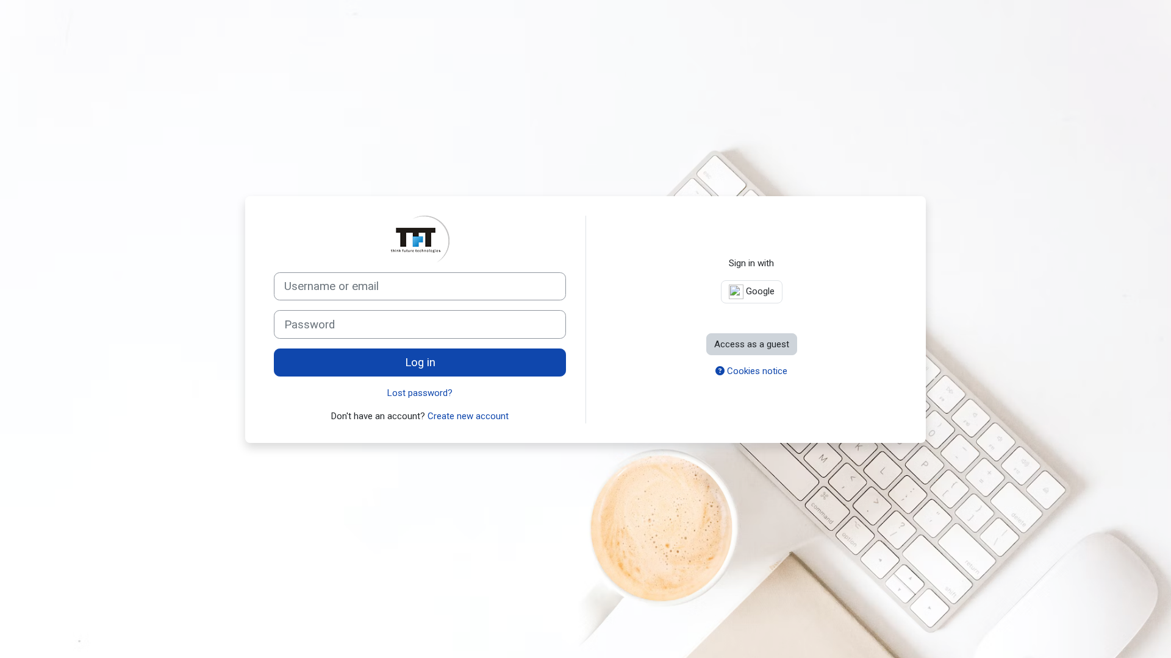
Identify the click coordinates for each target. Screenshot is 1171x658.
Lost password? (420, 392)
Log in (420, 362)
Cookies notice (756, 371)
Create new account (468, 416)
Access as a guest (751, 344)
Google (759, 291)
